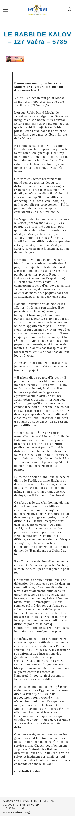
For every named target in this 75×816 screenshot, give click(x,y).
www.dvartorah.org (16, 812)
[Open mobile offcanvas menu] (5, 9)
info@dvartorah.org (16, 808)
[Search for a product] (69, 9)
